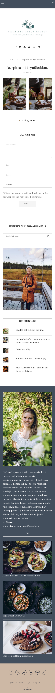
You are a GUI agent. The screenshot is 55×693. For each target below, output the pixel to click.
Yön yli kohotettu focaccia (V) (31, 358)
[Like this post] (22, 121)
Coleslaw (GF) (23, 349)
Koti (12, 59)
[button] (52, 2)
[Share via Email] (34, 121)
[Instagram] (20, 47)
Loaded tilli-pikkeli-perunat (30, 329)
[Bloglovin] (39, 47)
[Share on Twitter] (28, 121)
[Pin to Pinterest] (31, 121)
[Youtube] (29, 47)
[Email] (34, 47)
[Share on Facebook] (25, 121)
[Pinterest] (25, 47)
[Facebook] (15, 47)
